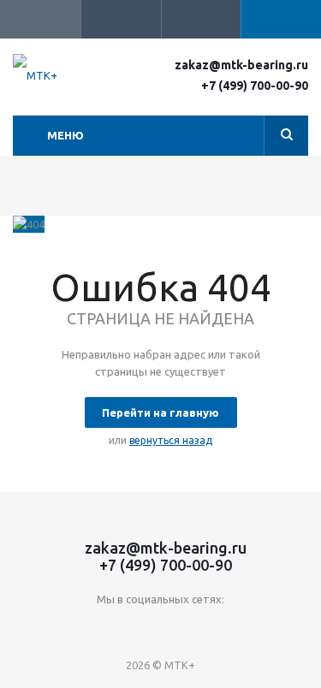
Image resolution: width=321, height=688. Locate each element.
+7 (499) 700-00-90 (254, 86)
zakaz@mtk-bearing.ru (241, 65)
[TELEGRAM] (178, 627)
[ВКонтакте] (108, 627)
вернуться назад (170, 440)
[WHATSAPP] (213, 627)
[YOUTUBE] (143, 627)
